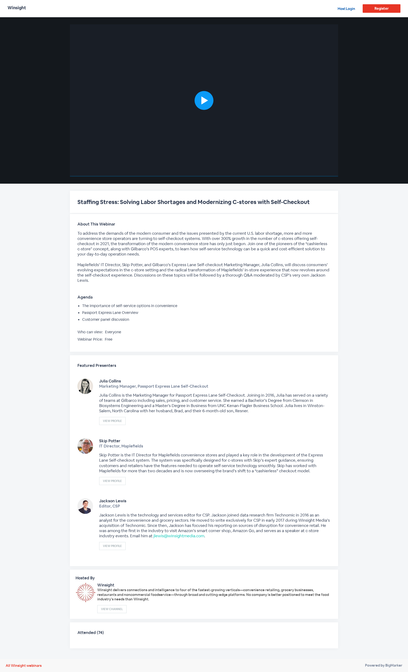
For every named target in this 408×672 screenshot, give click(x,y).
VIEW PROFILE (112, 421)
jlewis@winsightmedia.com (178, 535)
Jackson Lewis (112, 500)
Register (381, 8)
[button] (204, 100)
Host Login (346, 8)
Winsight (105, 585)
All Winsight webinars (24, 665)
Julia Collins (110, 381)
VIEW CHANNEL (112, 609)
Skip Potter (109, 440)
